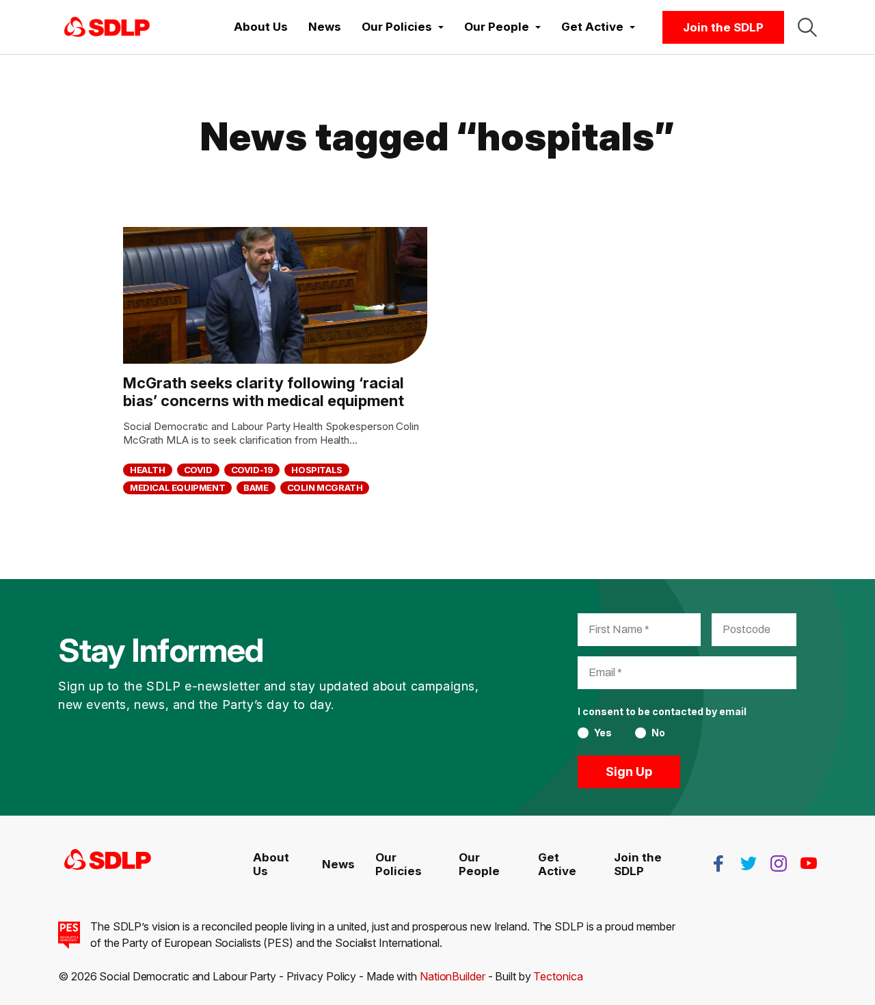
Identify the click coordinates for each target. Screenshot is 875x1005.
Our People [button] (498, 27)
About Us (261, 27)
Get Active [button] (593, 27)
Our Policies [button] (398, 27)
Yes (603, 732)
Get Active (557, 864)
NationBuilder (452, 976)
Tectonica (557, 976)
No (658, 732)
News (324, 27)
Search (807, 27)
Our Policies (398, 864)
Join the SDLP (723, 27)
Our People (479, 864)
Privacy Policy (321, 976)
